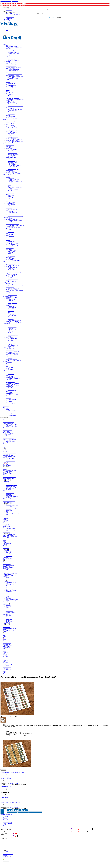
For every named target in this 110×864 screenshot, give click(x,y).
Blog (4, 825)
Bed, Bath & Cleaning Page (11, 121)
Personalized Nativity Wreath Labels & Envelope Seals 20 (12, 772)
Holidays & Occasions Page (11, 175)
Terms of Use (5, 851)
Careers (4, 824)
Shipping (7, 15)
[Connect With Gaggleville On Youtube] (78, 832)
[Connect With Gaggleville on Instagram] (71, 832)
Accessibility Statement (5, 1)
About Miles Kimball (7, 823)
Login (7, 30)
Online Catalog (9, 10)
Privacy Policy (6, 852)
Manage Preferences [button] (52, 17)
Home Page (8, 90)
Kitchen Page (8, 45)
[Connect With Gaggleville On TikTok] (87, 832)
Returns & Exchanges (10, 17)
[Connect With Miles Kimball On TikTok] (92, 829)
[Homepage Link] (9, 25)
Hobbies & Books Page (10, 348)
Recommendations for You (6, 737)
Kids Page (8, 263)
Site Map (5, 855)
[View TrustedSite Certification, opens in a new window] (6, 861)
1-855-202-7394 (9, 13)
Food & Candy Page (10, 248)
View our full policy (14, 783)
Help (4, 11)
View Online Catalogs (7, 822)
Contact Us (5, 816)
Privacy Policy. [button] (46, 13)
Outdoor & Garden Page (10, 145)
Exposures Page (9, 362)
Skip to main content (14, 1)
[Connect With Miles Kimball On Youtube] (78, 829)
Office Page (8, 283)
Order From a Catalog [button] (10, 8)
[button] (59, 17)
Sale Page (8, 371)
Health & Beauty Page (10, 324)
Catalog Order (6, 7)
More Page (8, 408)
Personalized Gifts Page (10, 218)
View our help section (5, 777)
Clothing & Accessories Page (11, 297)
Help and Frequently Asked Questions (13, 14)
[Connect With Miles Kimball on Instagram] (71, 829)
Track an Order (9, 18)
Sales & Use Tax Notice (8, 854)
